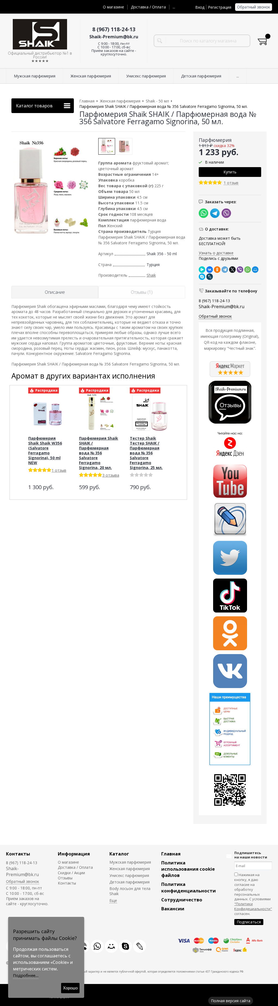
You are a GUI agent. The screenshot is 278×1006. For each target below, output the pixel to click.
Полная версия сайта (230, 1000)
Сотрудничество (181, 899)
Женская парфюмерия (129, 868)
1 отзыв (231, 183)
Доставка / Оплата (148, 7)
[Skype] (202, 276)
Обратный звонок (253, 7)
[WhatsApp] (247, 269)
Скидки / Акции (71, 872)
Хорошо (70, 988)
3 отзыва (110, 475)
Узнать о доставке (216, 252)
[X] (232, 269)
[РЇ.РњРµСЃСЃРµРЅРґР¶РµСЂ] (202, 269)
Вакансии (172, 908)
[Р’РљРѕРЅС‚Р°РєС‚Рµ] (209, 269)
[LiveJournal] (209, 276)
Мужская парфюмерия (130, 862)
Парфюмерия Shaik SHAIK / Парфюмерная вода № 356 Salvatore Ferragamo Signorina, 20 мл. (98, 453)
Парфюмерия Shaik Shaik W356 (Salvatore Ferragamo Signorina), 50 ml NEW (45, 450)
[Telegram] (225, 269)
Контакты (18, 854)
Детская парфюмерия (129, 882)
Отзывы (65, 877)
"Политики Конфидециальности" (253, 906)
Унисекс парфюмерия (129, 875)
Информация (74, 854)
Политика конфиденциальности (188, 887)
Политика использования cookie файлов (188, 869)
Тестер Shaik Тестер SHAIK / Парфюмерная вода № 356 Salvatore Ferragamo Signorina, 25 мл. (146, 453)
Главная (171, 854)
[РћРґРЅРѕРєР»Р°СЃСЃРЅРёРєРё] (217, 269)
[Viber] (240, 269)
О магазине (113, 7)
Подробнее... (26, 975)
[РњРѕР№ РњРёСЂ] (255, 269)
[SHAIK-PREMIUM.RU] (40, 34)
